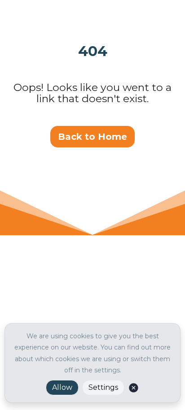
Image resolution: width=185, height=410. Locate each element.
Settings (103, 387)
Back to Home (92, 136)
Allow (62, 387)
